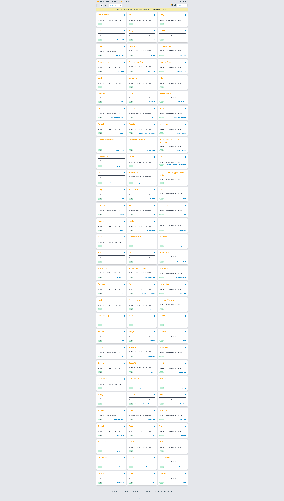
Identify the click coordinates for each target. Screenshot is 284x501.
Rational (162, 331)
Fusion (131, 157)
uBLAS (131, 442)
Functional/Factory (105, 140)
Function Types (104, 157)
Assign (131, 30)
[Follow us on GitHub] (168, 491)
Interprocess (134, 189)
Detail (131, 93)
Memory (122, 309)
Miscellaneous (151, 87)
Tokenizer (163, 410)
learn (107, 1)
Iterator (101, 221)
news (102, 1)
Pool (100, 300)
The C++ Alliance (151, 496)
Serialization (164, 347)
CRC (161, 78)
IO (123, 39)
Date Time (102, 93)
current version (157, 10)
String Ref (102, 394)
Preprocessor (134, 300)
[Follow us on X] (155, 491)
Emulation (121, 117)
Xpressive (163, 473)
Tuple (131, 426)
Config (100, 78)
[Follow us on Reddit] (165, 491)
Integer (101, 189)
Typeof (162, 426)
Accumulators (103, 15)
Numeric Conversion (137, 268)
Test (161, 394)
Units (161, 442)
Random (101, 331)
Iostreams (163, 205)
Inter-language (182, 325)
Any (130, 15)
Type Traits (102, 442)
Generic (153, 55)
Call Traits (133, 46)
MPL (130, 252)
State (123, 388)
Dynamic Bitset (165, 93)
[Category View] (105, 5)
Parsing (180, 372)
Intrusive (101, 205)
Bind (100, 46)
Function (132, 124)
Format (101, 124)
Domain (184, 87)
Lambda (132, 221)
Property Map (103, 315)
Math (123, 24)
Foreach (162, 108)
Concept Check (165, 62)
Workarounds (120, 71)
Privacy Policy (125, 491)
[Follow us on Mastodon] (161, 491)
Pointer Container (166, 284)
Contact (114, 491)
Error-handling (115, 117)
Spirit (161, 363)
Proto (131, 315)
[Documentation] (124, 15)
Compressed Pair (136, 62)
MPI (99, 252)
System (122, 101)
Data (154, 24)
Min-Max (163, 237)
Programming (151, 133)
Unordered (102, 457)
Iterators (183, 166)
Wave (131, 473)
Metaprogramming (119, 166)
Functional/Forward (137, 140)
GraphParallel (134, 172)
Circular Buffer (165, 46)
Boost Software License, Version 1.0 (146, 498)
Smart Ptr (133, 363)
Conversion (133, 78)
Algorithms (177, 117)
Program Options (166, 300)
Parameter (133, 284)
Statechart (102, 379)
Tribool (101, 426)
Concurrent (120, 39)
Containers (183, 24)
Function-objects (120, 55)
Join (186, 1)
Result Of (132, 347)
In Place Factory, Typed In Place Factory (172, 173)
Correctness (179, 71)
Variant (101, 473)
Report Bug (147, 491)
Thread (101, 410)
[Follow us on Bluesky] (158, 491)
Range (131, 331)
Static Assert (134, 379)
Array (161, 15)
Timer (131, 410)
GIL (160, 157)
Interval (162, 189)
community (113, 1)
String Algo (164, 379)
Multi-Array (164, 252)
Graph (100, 172)
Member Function (136, 237)
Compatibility (103, 62)
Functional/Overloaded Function (169, 141)
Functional (163, 124)
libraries (121, 1)
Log (161, 221)
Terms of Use (136, 491)
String (122, 133)
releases (127, 1)
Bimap (162, 30)
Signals (101, 363)
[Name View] (97, 5)
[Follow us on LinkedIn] (171, 491)
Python (162, 315)
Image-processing (180, 165)
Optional (101, 284)
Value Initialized (166, 457)
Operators (163, 268)
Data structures (182, 101)
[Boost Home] (98, 1)
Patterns (153, 71)
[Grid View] (101, 5)
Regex (100, 347)
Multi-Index (103, 268)
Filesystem (133, 108)
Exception (102, 108)
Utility (131, 457)
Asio (99, 30)
